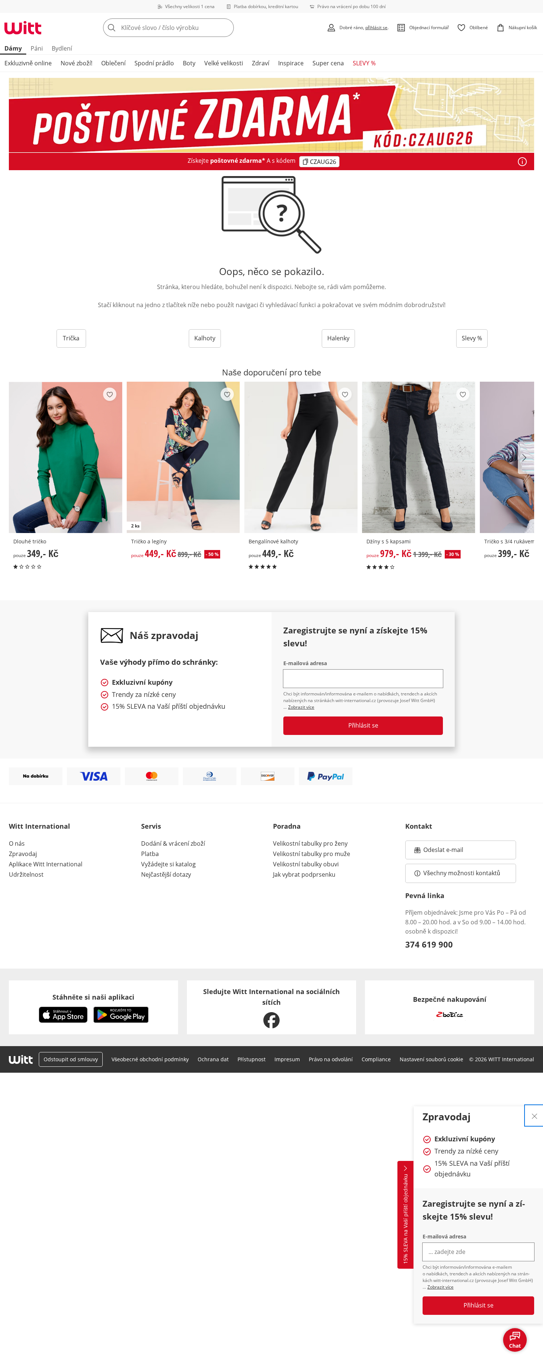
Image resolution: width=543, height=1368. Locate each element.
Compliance (376, 1059)
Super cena (328, 63)
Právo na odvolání (331, 1059)
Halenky (338, 338)
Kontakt (418, 826)
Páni (37, 48)
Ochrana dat (213, 1059)
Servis (151, 826)
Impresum (287, 1059)
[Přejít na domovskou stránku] (22, 27)
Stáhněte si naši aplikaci (93, 997)
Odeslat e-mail (452, 852)
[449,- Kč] (301, 457)
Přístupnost (252, 1059)
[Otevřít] (522, 162)
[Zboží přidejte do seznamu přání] (109, 394)
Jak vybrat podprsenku (304, 874)
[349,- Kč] (65, 457)
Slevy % (472, 338)
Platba (150, 854)
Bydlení (62, 48)
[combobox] (184, 28)
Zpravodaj (23, 854)
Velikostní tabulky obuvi (306, 864)
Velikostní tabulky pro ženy (310, 843)
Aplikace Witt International (45, 864)
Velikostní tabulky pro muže (311, 854)
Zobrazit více (440, 1287)
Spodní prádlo (154, 63)
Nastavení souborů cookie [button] (431, 1059)
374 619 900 (429, 944)
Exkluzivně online (28, 63)
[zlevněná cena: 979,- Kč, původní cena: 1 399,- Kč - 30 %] (418, 457)
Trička (71, 338)
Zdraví (260, 63)
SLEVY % (364, 63)
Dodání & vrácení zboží (173, 843)
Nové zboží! (76, 63)
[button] (526, 457)
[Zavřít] (534, 1115)
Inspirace (291, 63)
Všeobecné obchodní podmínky (150, 1059)
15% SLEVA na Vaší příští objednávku (405, 1219)
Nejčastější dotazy (166, 874)
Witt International (39, 826)
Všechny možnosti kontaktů (461, 873)
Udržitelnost (26, 874)
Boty (189, 63)
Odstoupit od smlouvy (71, 1059)
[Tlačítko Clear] (226, 28)
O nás (17, 843)
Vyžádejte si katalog (168, 864)
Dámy (13, 48)
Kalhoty (204, 338)
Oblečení (113, 63)
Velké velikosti (223, 63)
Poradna (287, 826)
